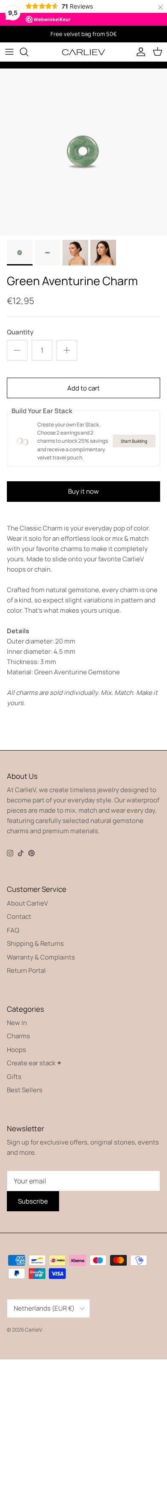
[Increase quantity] (67, 350)
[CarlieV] (83, 52)
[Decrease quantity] (17, 350)
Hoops (16, 1049)
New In (17, 1022)
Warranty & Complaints (41, 957)
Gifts (14, 1076)
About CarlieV (27, 903)
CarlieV (33, 1329)
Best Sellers (24, 1089)
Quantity (20, 332)
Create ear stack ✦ (34, 1062)
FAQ (13, 930)
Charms (18, 1035)
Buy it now (83, 491)
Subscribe (33, 1201)
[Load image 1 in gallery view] (83, 152)
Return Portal (26, 970)
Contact (19, 916)
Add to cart (83, 388)
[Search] (28, 51)
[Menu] (9, 51)
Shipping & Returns (35, 943)
